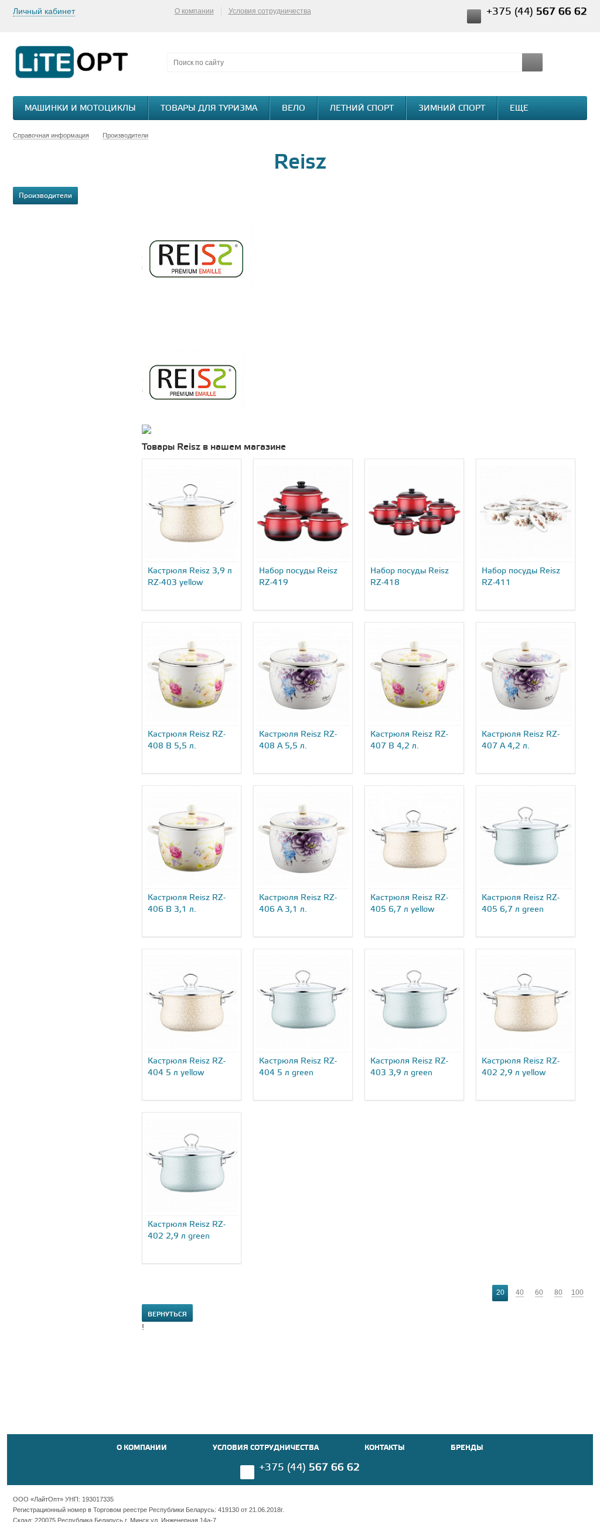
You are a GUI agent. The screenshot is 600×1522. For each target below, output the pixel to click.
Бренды (467, 1448)
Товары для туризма (209, 109)
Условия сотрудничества (270, 11)
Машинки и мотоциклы (80, 109)
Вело (293, 109)
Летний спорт (362, 109)
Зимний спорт (451, 109)
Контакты (384, 1448)
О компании (194, 11)
